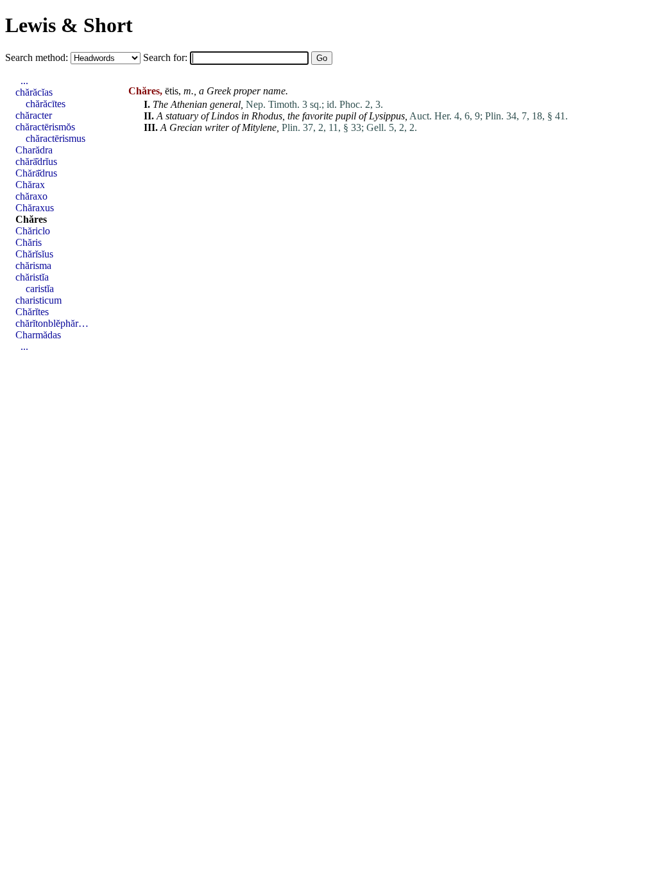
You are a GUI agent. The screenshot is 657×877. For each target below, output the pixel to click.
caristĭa (40, 288)
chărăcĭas (34, 92)
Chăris (28, 242)
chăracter (33, 115)
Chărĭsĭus (34, 253)
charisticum (38, 300)
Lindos (225, 115)
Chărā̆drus (36, 173)
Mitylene (259, 127)
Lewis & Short (69, 25)
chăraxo (31, 196)
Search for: (166, 57)
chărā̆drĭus (36, 161)
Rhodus (267, 115)
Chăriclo (32, 230)
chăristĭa (32, 277)
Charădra (34, 149)
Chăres (31, 219)
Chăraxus (34, 207)
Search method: (38, 57)
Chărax (30, 184)
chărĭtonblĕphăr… (52, 323)
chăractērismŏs (45, 126)
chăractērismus (55, 138)
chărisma (33, 265)
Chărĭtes (32, 311)
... (24, 80)
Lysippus (387, 115)
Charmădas (38, 334)
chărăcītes (45, 103)
